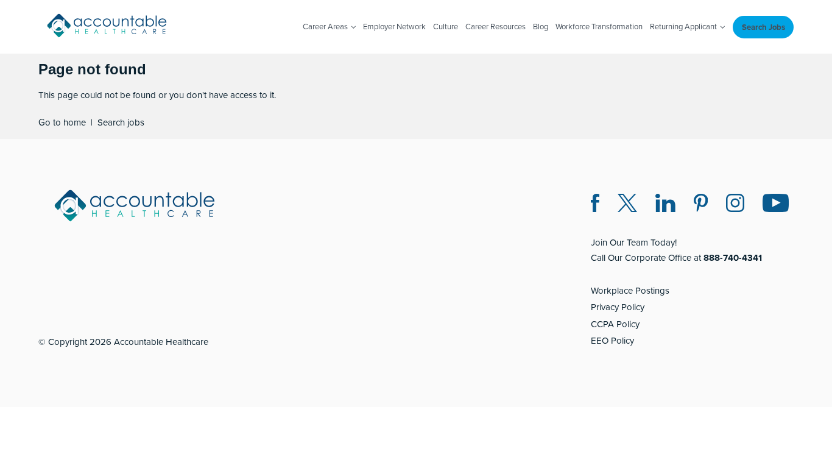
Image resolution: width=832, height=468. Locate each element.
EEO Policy (612, 340)
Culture (445, 26)
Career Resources (495, 26)
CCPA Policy (615, 323)
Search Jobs (763, 27)
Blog (540, 26)
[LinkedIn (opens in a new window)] (665, 205)
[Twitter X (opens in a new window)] (627, 205)
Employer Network (394, 26)
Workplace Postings (630, 290)
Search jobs (120, 122)
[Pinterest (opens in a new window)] (701, 205)
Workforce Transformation (599, 26)
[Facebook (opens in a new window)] (595, 205)
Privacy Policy (617, 306)
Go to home (62, 122)
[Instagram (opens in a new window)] (735, 205)
